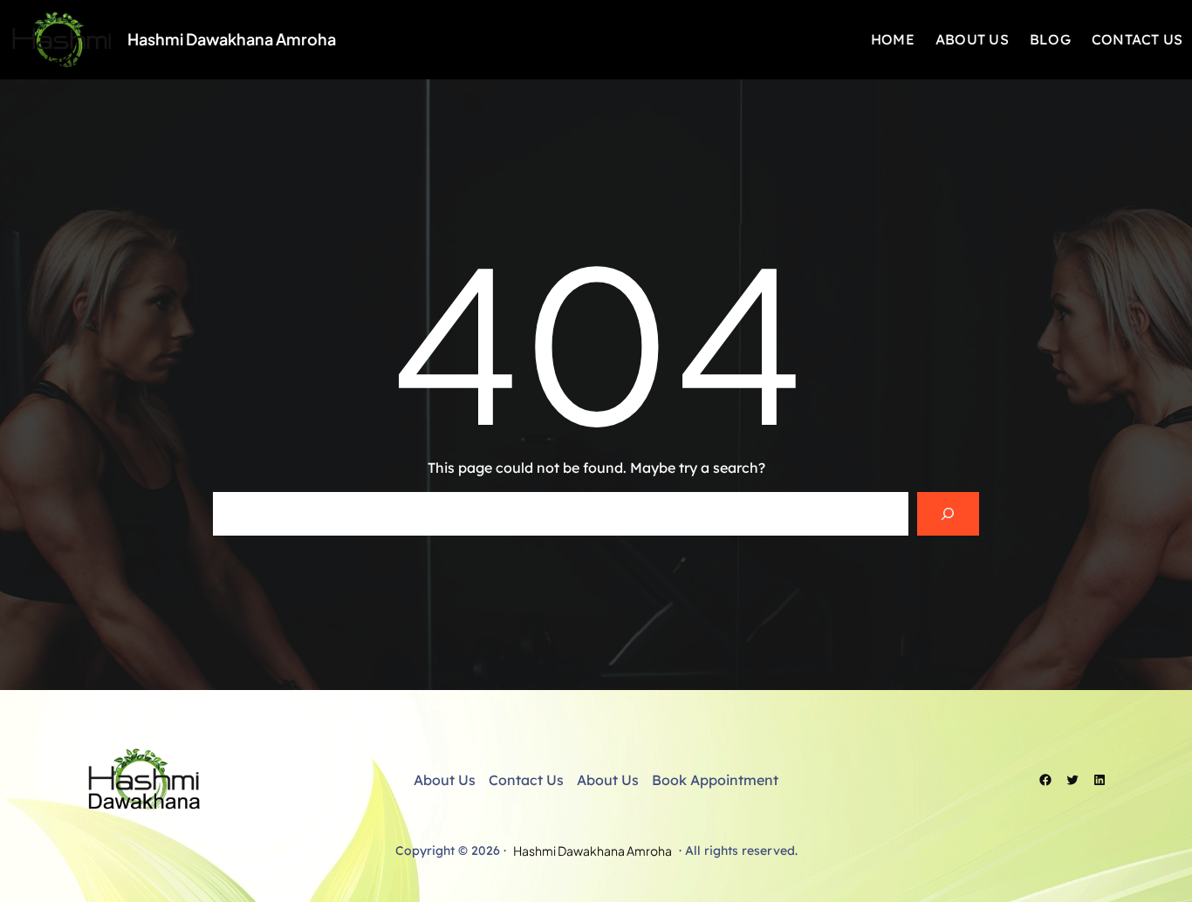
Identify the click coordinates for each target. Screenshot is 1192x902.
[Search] (948, 513)
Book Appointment (715, 780)
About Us (445, 780)
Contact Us (526, 780)
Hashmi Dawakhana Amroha (231, 39)
